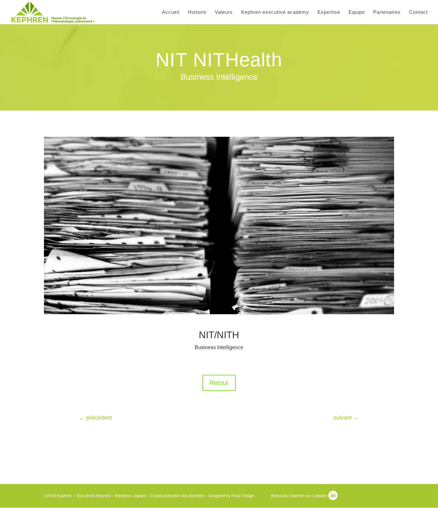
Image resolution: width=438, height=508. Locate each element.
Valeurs (224, 12)
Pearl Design (243, 496)
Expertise (328, 12)
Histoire (197, 12)
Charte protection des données (177, 496)
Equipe (357, 12)
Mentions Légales (130, 496)
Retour (219, 382)
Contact (418, 12)
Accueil (171, 12)
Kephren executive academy (275, 12)
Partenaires (387, 12)
